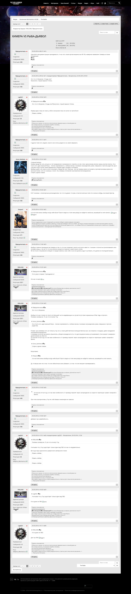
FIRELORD (29, 29)
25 (45, 303)
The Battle (44, 19)
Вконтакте (15, 579)
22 (45, 209)
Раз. (33, 58)
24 (45, 267)
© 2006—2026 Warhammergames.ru (31, 590)
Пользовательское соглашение (53, 590)
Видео (86, 3)
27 (45, 416)
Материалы (54, 3)
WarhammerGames (16, 3)
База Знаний (65, 3)
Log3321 (20, 97)
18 (45, 97)
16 (45, 51)
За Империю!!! (36, 288)
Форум (80, 3)
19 (45, 139)
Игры (92, 3)
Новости (46, 3)
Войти (102, 3)
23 (45, 244)
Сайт (97, 3)
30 (45, 525)
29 (45, 489)
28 (45, 435)
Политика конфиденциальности (74, 590)
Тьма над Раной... (37, 180)
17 (45, 76)
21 (45, 190)
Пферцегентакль (37, 29)
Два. (33, 59)
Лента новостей (18, 579)
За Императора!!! (46, 288)
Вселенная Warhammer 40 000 (29, 19)
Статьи (73, 3)
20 (45, 159)
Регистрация (105, 3)
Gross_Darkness (20, 159)
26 (45, 387)
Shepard (20, 209)
